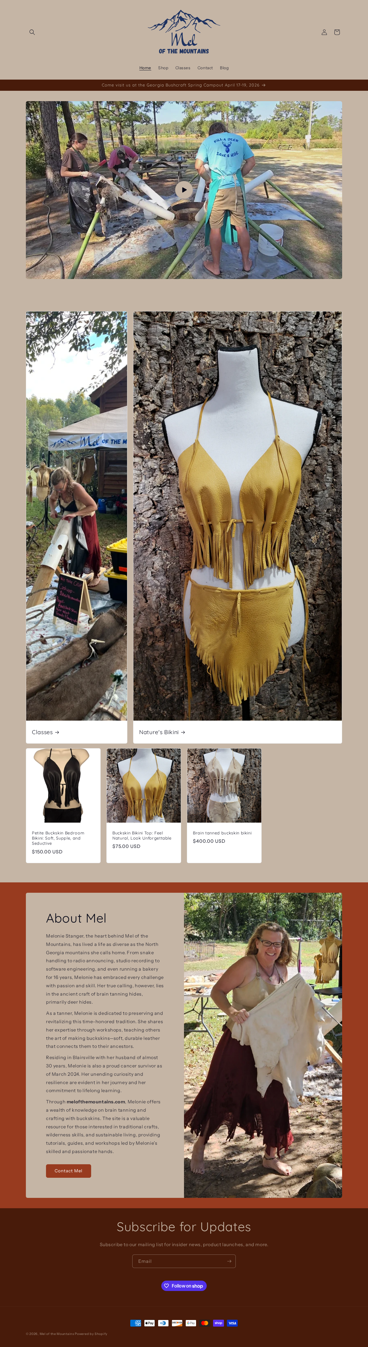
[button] (32, 32)
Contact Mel (69, 1171)
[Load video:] (184, 190)
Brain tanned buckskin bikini (222, 833)
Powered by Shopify (91, 1334)
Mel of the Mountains (57, 1334)
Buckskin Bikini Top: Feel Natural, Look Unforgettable (142, 835)
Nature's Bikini (159, 732)
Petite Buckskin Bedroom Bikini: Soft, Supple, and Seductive (58, 838)
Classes (42, 732)
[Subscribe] (229, 1261)
